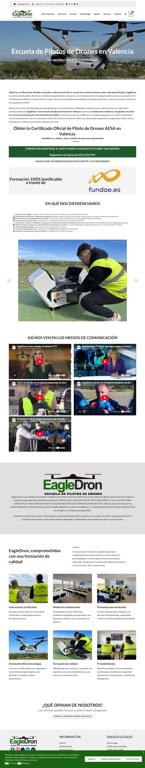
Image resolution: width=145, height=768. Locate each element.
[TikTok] (77, 4)
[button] (70, 321)
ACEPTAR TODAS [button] (132, 759)
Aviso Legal (112, 743)
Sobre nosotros (66, 749)
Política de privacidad (116, 746)
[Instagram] (69, 4)
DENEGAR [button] (91, 759)
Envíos (62, 743)
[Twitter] (72, 4)
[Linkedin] (75, 4)
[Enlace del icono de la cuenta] (126, 14)
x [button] (143, 752)
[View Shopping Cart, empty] (131, 14)
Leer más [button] (33, 760)
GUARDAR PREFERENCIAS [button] (110, 759)
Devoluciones (65, 746)
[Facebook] (66, 4)
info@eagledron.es (23, 4)
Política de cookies (115, 749)
